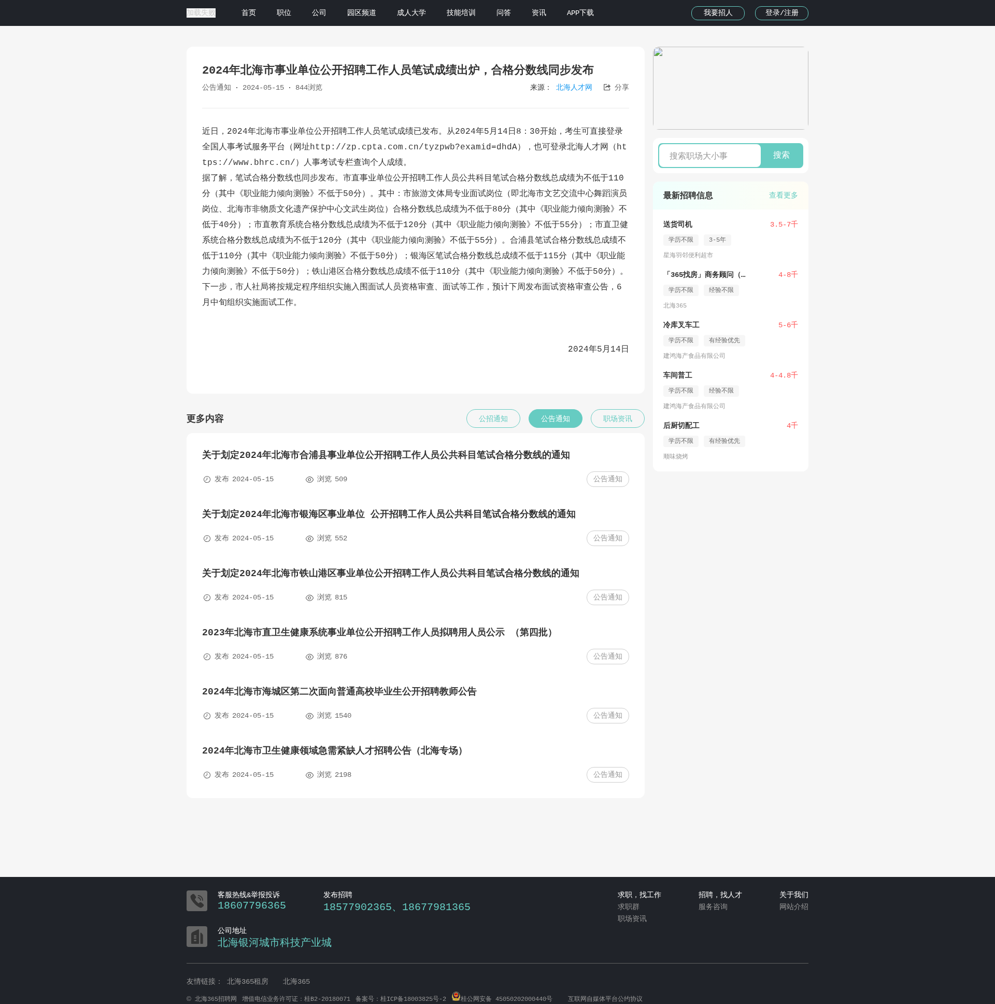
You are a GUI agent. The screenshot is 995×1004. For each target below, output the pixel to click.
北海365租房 (250, 982)
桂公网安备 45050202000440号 (506, 999)
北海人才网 (574, 87)
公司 (319, 13)
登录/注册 (782, 13)
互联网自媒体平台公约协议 (605, 999)
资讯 (539, 13)
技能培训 (461, 13)
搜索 (781, 155)
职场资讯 (632, 919)
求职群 (628, 907)
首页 (248, 13)
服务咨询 (713, 907)
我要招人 (718, 13)
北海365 (296, 982)
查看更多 (783, 195)
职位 (284, 13)
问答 (503, 13)
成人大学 (411, 13)
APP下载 (580, 13)
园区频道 (361, 13)
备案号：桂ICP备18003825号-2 (401, 999)
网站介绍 (793, 907)
